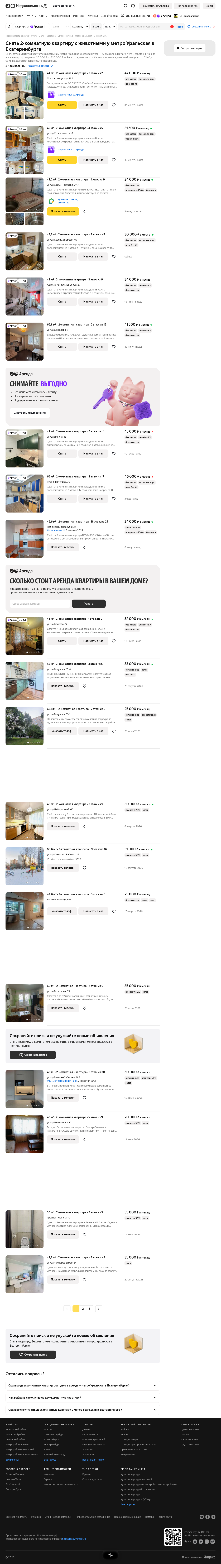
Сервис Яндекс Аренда (71, 94)
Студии (185, 1434)
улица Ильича (55, 436)
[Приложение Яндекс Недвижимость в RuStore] (212, 1541)
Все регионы (128, 1454)
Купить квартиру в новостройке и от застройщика (149, 1484)
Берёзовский (13, 1484)
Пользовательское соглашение (92, 1516)
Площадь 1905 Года (93, 1444)
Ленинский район (15, 1439)
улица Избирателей (58, 809)
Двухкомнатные (190, 1444)
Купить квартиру (130, 1474)
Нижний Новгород (54, 1454)
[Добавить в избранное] (114, 105)
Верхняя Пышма (15, 1474)
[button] (133, 6)
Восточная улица (56, 899)
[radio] (82, 1308)
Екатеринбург (52, 1444)
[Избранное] (125, 6)
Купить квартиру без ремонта (138, 1489)
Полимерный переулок (60, 526)
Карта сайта (165, 1516)
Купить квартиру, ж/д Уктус (136, 1499)
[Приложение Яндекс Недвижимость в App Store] (195, 1541)
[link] (209, 6)
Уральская (88, 1454)
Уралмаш (87, 1449)
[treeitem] (15, 16)
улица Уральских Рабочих (61, 854)
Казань (48, 1449)
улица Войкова (55, 624)
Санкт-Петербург (54, 1434)
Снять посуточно (92, 1479)
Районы (125, 1429)
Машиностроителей (93, 1439)
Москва (48, 1429)
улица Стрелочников (58, 133)
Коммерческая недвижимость (61, 1484)
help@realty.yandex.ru (74, 1538)
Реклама (36, 1516)
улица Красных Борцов (60, 239)
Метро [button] (179, 26)
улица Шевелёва (56, 329)
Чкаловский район (16, 1429)
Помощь (149, 1516)
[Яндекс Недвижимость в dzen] (207, 1517)
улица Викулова (56, 669)
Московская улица (57, 78)
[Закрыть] (214, 26)
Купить (86, 1474)
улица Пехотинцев (57, 1122)
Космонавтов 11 (56, 530)
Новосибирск (51, 1439)
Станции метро (129, 1439)
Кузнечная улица (56, 481)
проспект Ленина (56, 1217)
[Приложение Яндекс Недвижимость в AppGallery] (207, 1541)
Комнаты (49, 1474)
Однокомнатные (190, 1429)
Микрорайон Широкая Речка (21, 1454)
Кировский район (15, 1434)
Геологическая (90, 1434)
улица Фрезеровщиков (60, 1262)
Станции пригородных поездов (138, 1444)
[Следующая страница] (98, 1308)
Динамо (86, 1429)
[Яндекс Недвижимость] (27, 5)
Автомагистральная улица (61, 284)
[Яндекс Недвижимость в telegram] (213, 1517)
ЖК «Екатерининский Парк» (62, 1080)
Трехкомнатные (189, 1439)
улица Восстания (56, 991)
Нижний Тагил (13, 1479)
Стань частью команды (58, 1516)
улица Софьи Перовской (60, 184)
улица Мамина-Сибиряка (61, 1077)
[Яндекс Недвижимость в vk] (202, 1517)
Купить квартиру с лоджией (136, 1479)
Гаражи (48, 1479)
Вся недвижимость (16, 1516)
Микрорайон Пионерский (20, 1449)
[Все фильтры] (9, 26)
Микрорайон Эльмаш (17, 1444)
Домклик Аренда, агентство (68, 201)
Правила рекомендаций (127, 1516)
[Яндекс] (209, 1557)
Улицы (124, 1434)
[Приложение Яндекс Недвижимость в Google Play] (201, 1541)
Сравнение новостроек (134, 1449)
